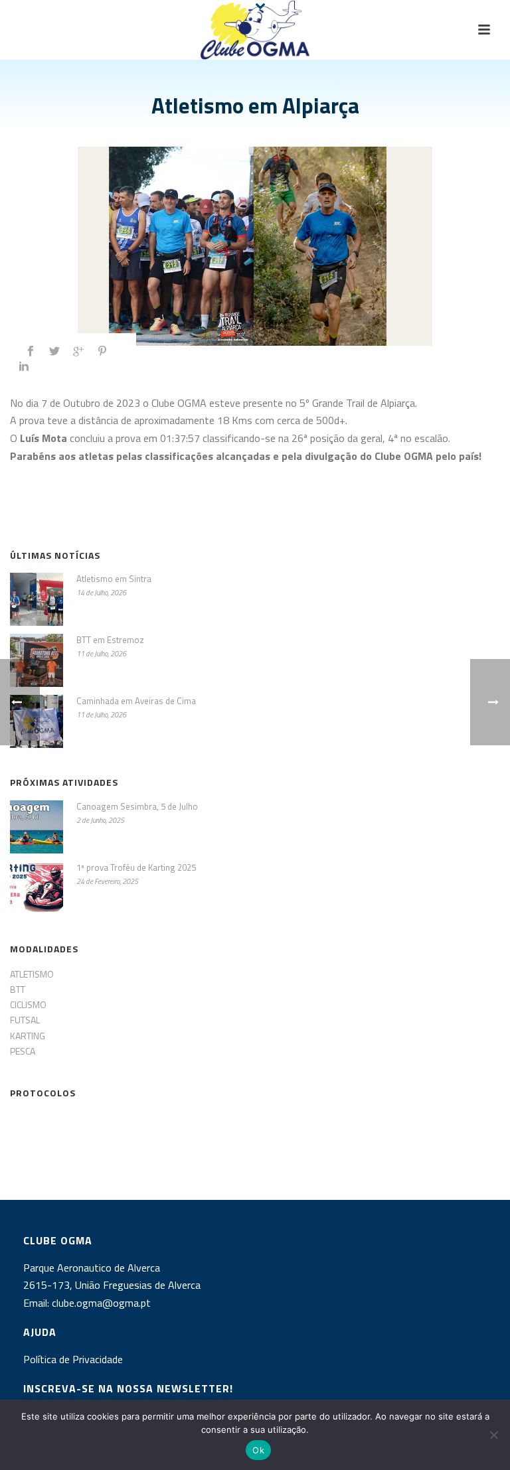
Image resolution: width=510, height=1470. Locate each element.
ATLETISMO (32, 974)
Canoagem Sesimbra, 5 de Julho (137, 806)
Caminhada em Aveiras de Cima (136, 701)
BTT (17, 989)
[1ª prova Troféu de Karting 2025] (36, 888)
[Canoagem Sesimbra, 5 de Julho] (36, 826)
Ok (258, 1450)
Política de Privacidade (73, 1359)
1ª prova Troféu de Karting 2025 (136, 867)
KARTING (27, 1036)
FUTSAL (25, 1020)
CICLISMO (28, 1004)
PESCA (22, 1051)
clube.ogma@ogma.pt (102, 1303)
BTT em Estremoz (110, 640)
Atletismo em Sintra (113, 579)
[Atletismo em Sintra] (36, 599)
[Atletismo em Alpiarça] (255, 246)
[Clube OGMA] (254, 30)
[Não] (493, 1434)
